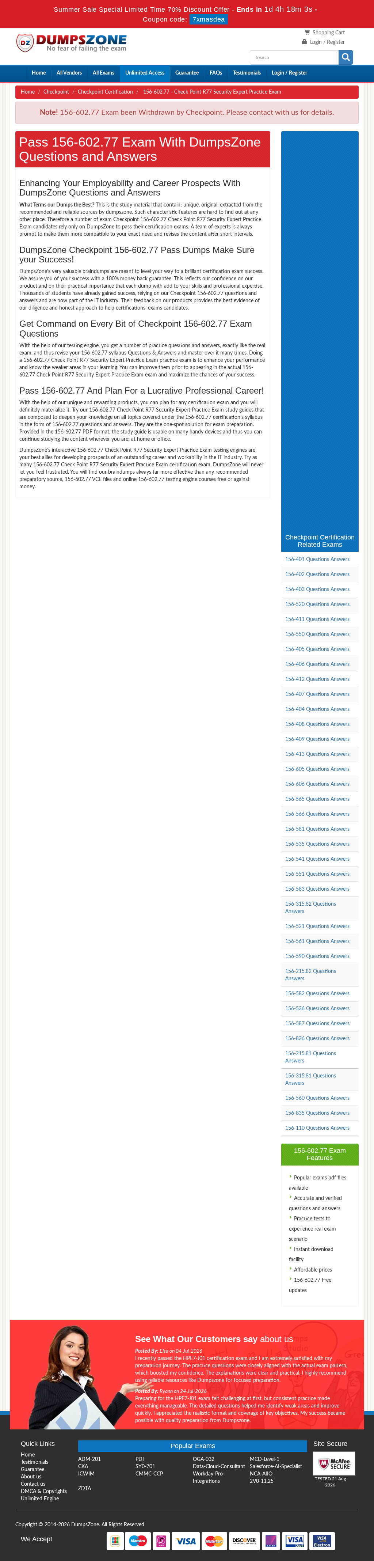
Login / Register (327, 42)
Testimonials (247, 73)
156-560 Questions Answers (317, 1098)
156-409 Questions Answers (317, 739)
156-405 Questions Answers (317, 649)
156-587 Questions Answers (317, 1023)
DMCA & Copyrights (44, 1491)
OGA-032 (203, 1459)
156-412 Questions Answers (317, 679)
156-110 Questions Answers (317, 1128)
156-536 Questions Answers (317, 1008)
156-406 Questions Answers (317, 664)
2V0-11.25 (262, 1481)
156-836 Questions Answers (317, 1038)
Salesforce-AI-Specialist (276, 1466)
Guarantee (187, 73)
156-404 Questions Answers (317, 709)
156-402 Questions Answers (317, 574)
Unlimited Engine (40, 1498)
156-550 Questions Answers (317, 634)
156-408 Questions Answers (317, 724)
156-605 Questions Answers (317, 769)
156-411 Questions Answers (317, 619)
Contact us (33, 1484)
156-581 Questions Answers (317, 829)
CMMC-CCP (149, 1474)
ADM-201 (89, 1459)
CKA (83, 1466)
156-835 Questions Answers (317, 1113)
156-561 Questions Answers (317, 941)
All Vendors (69, 73)
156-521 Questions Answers (317, 926)
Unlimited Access (144, 73)
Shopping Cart (329, 32)
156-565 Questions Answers (317, 799)
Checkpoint (56, 92)
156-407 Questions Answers (317, 694)
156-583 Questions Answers (317, 889)
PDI (140, 1459)
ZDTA (84, 1488)
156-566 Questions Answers (317, 814)
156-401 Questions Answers (317, 559)
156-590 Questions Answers (317, 956)
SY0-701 (145, 1466)
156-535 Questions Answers (317, 844)
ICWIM (86, 1474)
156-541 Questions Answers (317, 859)
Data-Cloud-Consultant (219, 1466)
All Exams (103, 73)
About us (31, 1476)
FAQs (216, 73)
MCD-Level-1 (264, 1459)
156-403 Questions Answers (317, 589)
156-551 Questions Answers (317, 874)
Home (39, 73)
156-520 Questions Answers (317, 604)
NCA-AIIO (261, 1474)
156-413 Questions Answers (317, 754)
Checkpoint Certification (105, 92)
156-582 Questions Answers (317, 993)
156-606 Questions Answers (317, 784)
